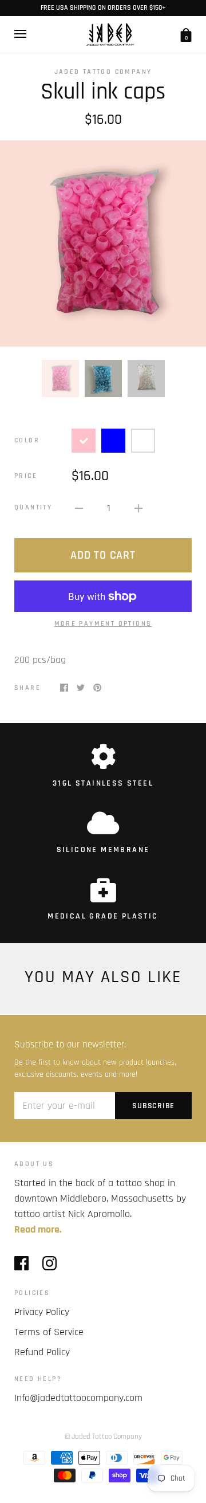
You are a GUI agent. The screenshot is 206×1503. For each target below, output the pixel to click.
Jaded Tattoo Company (103, 72)
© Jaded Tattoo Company (103, 1436)
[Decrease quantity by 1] (79, 508)
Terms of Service (49, 1332)
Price (25, 476)
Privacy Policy (41, 1311)
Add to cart (102, 555)
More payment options (103, 623)
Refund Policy (42, 1352)
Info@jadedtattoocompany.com (78, 1397)
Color (26, 440)
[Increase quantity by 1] (138, 508)
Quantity (33, 507)
